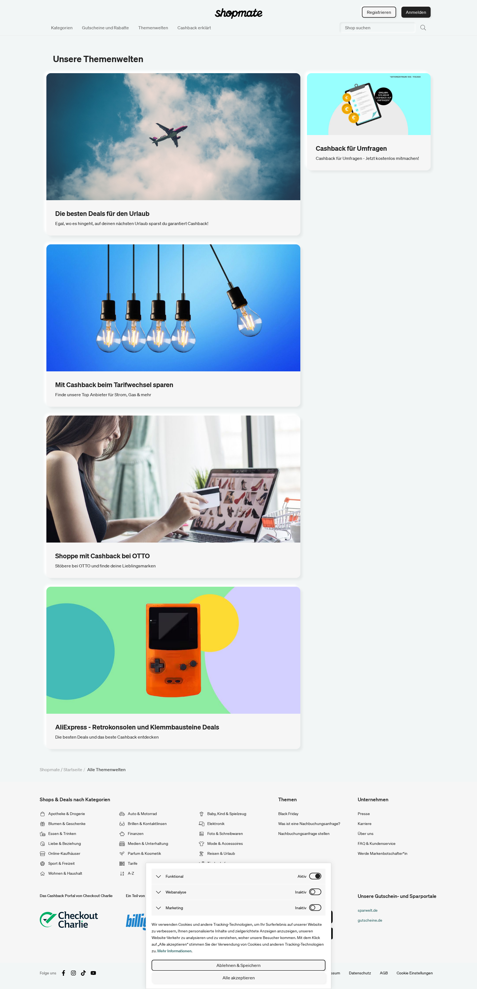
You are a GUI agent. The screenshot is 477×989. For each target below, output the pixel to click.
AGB (384, 973)
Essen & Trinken (61, 833)
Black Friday (288, 813)
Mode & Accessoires (224, 843)
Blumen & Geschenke (66, 823)
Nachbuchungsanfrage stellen (304, 833)
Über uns (365, 833)
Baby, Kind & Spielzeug (226, 813)
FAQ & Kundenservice (377, 843)
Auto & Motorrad (142, 813)
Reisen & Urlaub (220, 853)
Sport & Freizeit (61, 863)
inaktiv (300, 892)
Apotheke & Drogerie (66, 813)
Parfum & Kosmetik (144, 853)
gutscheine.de (370, 920)
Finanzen (135, 833)
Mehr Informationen (174, 950)
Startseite (72, 769)
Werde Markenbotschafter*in (382, 853)
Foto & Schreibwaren (224, 833)
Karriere (365, 823)
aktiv (302, 876)
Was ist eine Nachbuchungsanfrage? (309, 823)
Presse (364, 813)
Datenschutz (360, 973)
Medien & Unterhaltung (147, 843)
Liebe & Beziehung (64, 843)
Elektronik (215, 823)
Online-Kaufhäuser (63, 853)
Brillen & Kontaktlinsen (147, 823)
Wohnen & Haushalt (64, 873)
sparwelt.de (368, 910)
